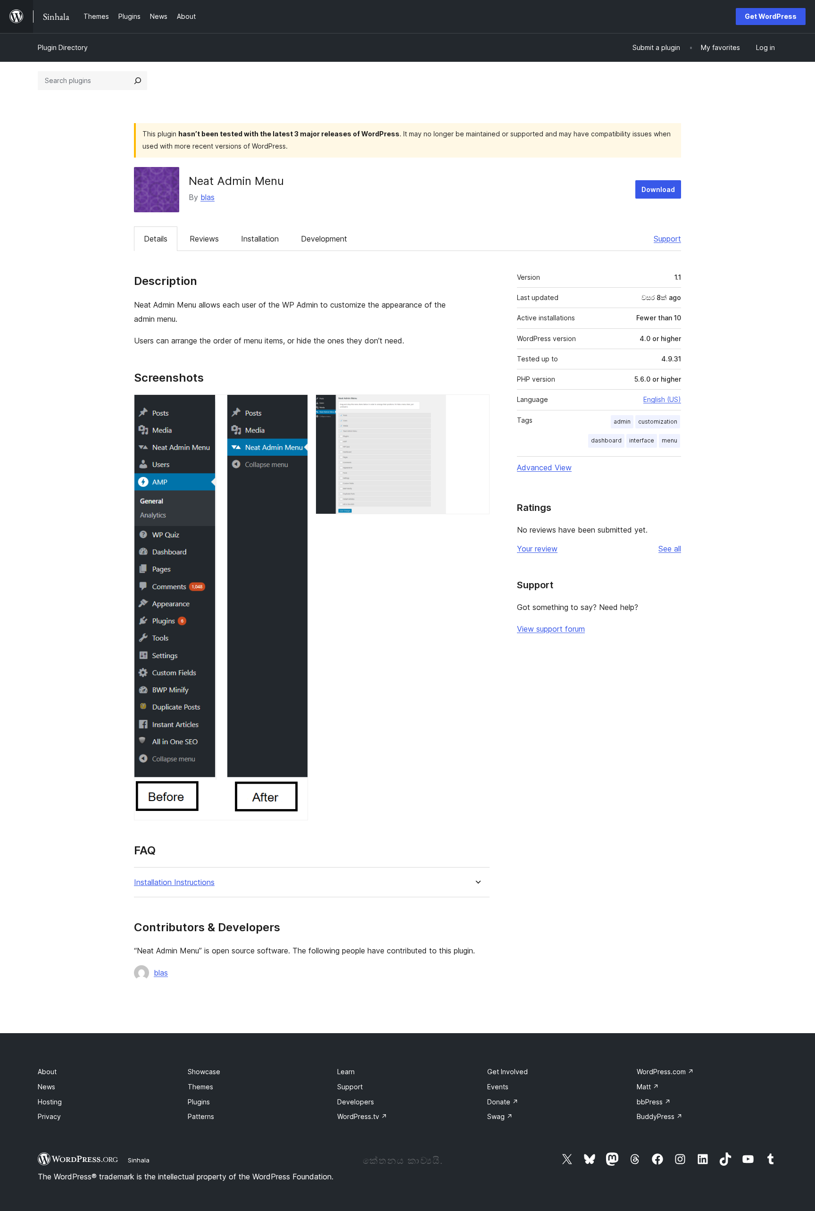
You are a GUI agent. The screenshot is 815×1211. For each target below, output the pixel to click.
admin (622, 421)
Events (497, 1087)
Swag (500, 1116)
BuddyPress (659, 1116)
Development (324, 238)
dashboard (606, 440)
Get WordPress (771, 16)
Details (155, 238)
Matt (648, 1087)
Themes (200, 1087)
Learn (346, 1072)
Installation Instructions (174, 882)
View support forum (551, 629)
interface (641, 440)
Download (658, 189)
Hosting (50, 1102)
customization (657, 421)
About (47, 1072)
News (46, 1087)
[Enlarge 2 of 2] (477, 407)
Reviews (204, 238)
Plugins (199, 1102)
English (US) (662, 399)
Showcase (204, 1072)
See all (669, 548)
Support (667, 238)
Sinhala (139, 1160)
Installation (260, 238)
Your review (537, 548)
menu (669, 440)
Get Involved (507, 1072)
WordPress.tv (362, 1116)
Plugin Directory (63, 47)
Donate (502, 1102)
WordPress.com (665, 1072)
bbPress (654, 1102)
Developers (355, 1102)
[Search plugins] (137, 80)
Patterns (201, 1116)
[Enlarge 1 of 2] (295, 407)
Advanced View (544, 467)
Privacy (49, 1116)
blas (207, 197)
